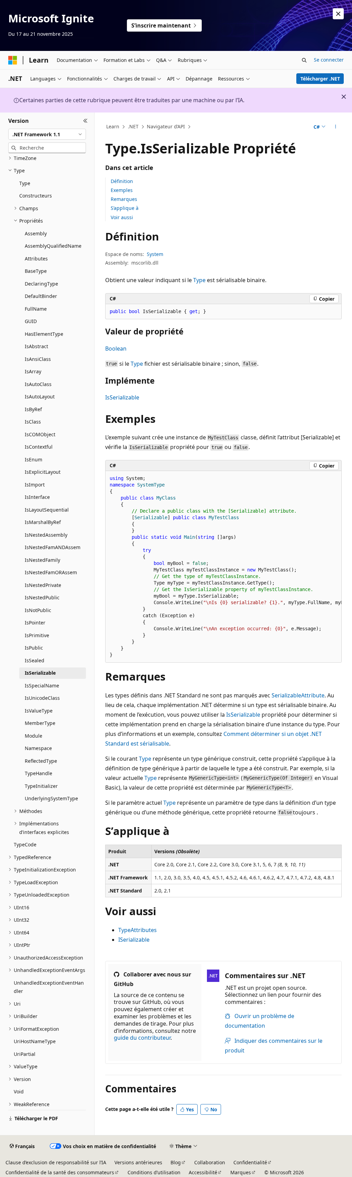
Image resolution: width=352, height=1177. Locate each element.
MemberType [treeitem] (40, 723)
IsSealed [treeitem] (34, 660)
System (155, 254)
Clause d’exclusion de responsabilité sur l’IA (56, 1162)
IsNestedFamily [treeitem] (42, 560)
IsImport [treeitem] (35, 484)
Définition (122, 181)
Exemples (122, 190)
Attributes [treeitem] (36, 258)
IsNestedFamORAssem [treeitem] (51, 572)
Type (199, 280)
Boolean (115, 348)
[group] (223, 567)
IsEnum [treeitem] (33, 459)
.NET (133, 126)
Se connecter (329, 59)
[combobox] (47, 134)
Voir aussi (122, 217)
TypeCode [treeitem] (25, 844)
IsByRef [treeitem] (33, 409)
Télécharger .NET (320, 78)
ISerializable (134, 939)
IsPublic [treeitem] (34, 647)
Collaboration (209, 1162)
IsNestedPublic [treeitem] (42, 597)
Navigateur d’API (166, 126)
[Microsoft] (12, 60)
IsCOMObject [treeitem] (40, 434)
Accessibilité (203, 1172)
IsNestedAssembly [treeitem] (46, 535)
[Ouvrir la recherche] (304, 60)
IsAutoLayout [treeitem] (40, 396)
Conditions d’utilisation (154, 1172)
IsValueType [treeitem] (39, 710)
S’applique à (125, 208)
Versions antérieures (138, 1162)
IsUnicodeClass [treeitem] (42, 698)
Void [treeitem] (19, 1091)
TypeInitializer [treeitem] (41, 786)
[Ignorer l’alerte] (338, 13)
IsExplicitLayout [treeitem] (42, 472)
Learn (112, 126)
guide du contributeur (142, 1037)
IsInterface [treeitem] (37, 497)
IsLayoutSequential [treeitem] (47, 509)
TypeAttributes (137, 930)
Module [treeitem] (33, 735)
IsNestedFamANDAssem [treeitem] (52, 547)
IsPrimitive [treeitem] (37, 635)
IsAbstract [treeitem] (36, 346)
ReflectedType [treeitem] (41, 761)
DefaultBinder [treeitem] (41, 296)
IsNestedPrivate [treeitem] (43, 585)
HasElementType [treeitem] (44, 334)
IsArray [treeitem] (33, 371)
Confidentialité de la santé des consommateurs (60, 1172)
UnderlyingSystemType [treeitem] (51, 798)
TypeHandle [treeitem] (38, 773)
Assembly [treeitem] (36, 233)
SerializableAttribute (298, 695)
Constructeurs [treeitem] (35, 195)
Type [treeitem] (24, 183)
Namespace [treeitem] (38, 748)
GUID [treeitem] (31, 321)
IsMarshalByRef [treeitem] (43, 522)
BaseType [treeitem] (36, 271)
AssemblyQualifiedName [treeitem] (53, 246)
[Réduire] (85, 120)
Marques (240, 1172)
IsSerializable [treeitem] (40, 673)
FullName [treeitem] (36, 309)
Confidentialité (250, 1162)
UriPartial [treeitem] (24, 1054)
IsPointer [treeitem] (35, 622)
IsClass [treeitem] (33, 421)
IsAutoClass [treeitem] (38, 384)
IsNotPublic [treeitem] (38, 610)
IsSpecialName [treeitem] (42, 685)
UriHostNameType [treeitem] (35, 1041)
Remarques (124, 199)
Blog (175, 1162)
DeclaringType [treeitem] (41, 283)
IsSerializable (122, 397)
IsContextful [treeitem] (39, 446)
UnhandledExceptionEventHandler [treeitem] (49, 987)
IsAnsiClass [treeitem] (38, 359)
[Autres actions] (335, 126)
